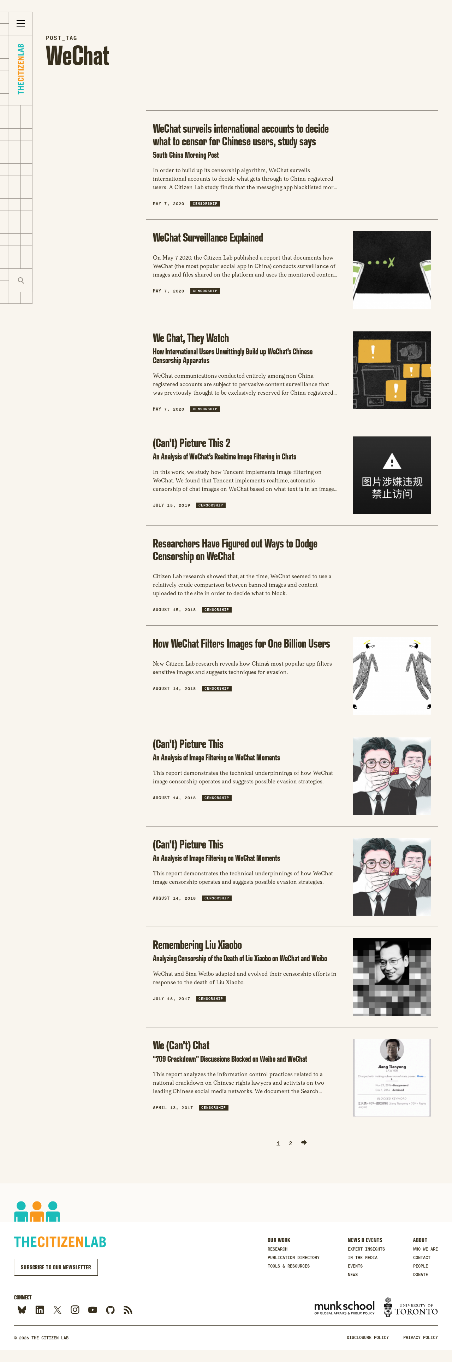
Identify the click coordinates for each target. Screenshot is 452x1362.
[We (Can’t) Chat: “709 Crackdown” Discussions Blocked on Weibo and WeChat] (392, 1078)
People (420, 1266)
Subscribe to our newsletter (56, 1267)
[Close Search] (44, 280)
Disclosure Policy (368, 1337)
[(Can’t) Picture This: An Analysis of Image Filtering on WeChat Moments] (392, 776)
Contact (421, 1257)
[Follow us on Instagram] (75, 1310)
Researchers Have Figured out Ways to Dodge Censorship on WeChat (235, 549)
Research (277, 1249)
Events (355, 1266)
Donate (420, 1274)
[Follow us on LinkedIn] (40, 1310)
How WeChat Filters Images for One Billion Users (241, 643)
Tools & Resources (289, 1266)
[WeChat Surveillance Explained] (392, 270)
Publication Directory (294, 1257)
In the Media (362, 1257)
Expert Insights (366, 1249)
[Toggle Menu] (20, 23)
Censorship (205, 203)
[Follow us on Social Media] (110, 1310)
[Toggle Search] (20, 280)
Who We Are (425, 1249)
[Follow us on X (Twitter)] (57, 1310)
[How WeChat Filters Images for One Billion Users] (392, 676)
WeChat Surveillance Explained (208, 237)
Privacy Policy (420, 1337)
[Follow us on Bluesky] (22, 1310)
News (353, 1274)
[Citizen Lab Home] (20, 70)
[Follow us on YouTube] (93, 1310)
